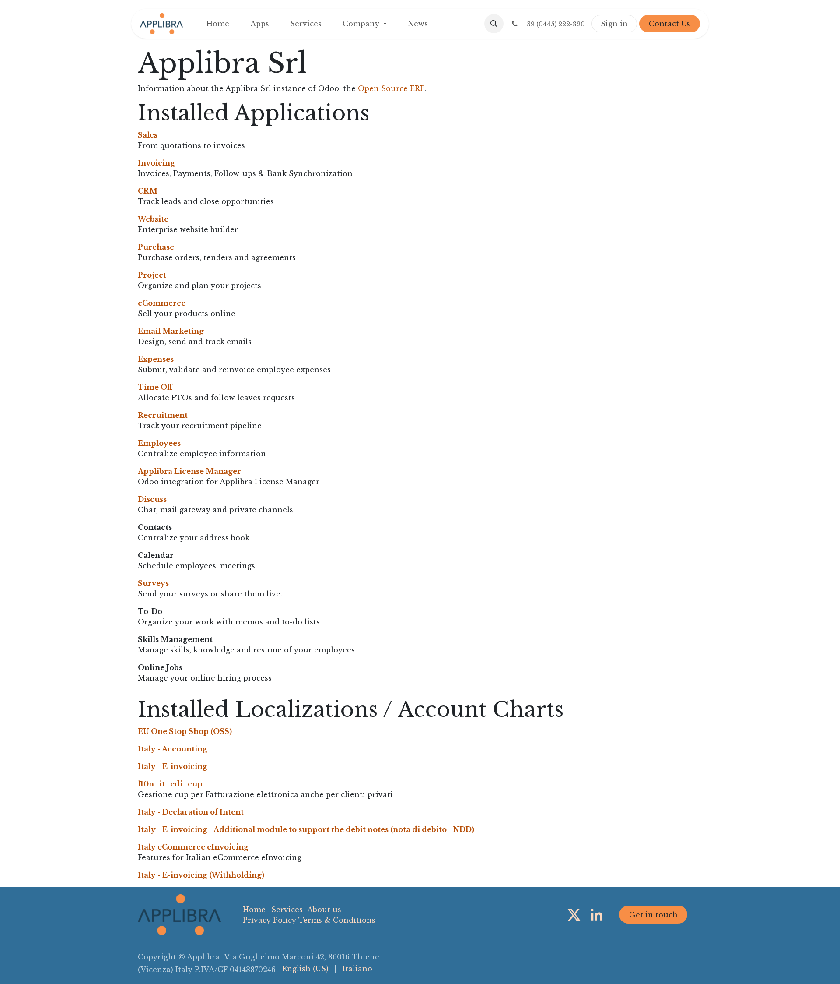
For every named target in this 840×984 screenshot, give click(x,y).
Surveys (153, 583)
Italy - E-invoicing (172, 766)
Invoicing (156, 163)
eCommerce (162, 303)
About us (324, 909)
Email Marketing (171, 331)
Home (254, 909)
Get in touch (653, 914)
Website (153, 219)
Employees (159, 443)
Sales (148, 134)
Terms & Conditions (336, 920)
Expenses (156, 359)
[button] (494, 23)
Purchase (156, 247)
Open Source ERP (391, 88)
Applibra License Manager (189, 471)
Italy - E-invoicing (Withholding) (201, 875)
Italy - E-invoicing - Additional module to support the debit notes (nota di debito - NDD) (306, 829)
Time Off (155, 387)
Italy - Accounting (172, 748)
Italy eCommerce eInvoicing (193, 847)
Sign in (614, 23)
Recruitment (163, 415)
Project (152, 275)
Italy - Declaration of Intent (191, 812)
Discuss (152, 499)
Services (287, 909)
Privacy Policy (269, 920)
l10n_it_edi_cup (170, 783)
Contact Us (669, 23)
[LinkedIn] (596, 915)
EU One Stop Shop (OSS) (185, 731)
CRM (148, 191)
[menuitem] (218, 23)
